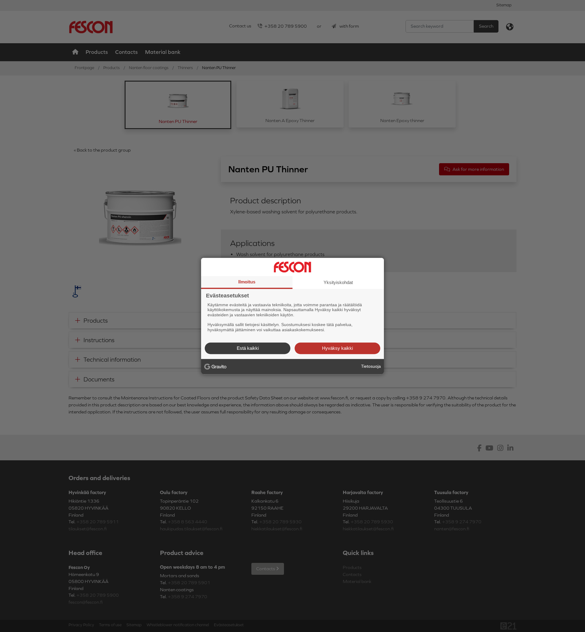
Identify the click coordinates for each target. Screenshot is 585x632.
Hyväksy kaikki (337, 348)
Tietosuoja (371, 366)
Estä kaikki (248, 348)
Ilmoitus (246, 281)
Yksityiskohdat (338, 282)
